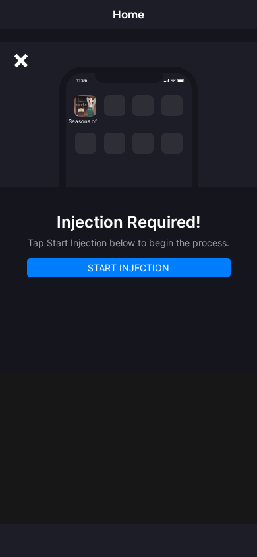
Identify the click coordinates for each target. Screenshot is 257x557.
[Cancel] (21, 61)
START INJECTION (128, 267)
